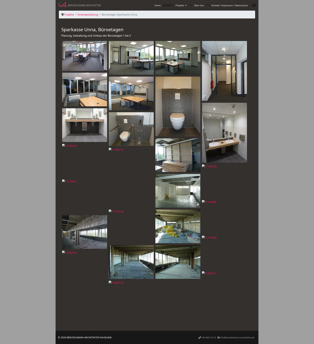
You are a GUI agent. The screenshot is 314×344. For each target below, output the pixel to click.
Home (158, 5)
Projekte (179, 5)
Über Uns (199, 5)
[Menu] (254, 5)
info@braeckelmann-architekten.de (237, 337)
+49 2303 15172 (208, 337)
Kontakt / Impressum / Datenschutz (229, 5)
